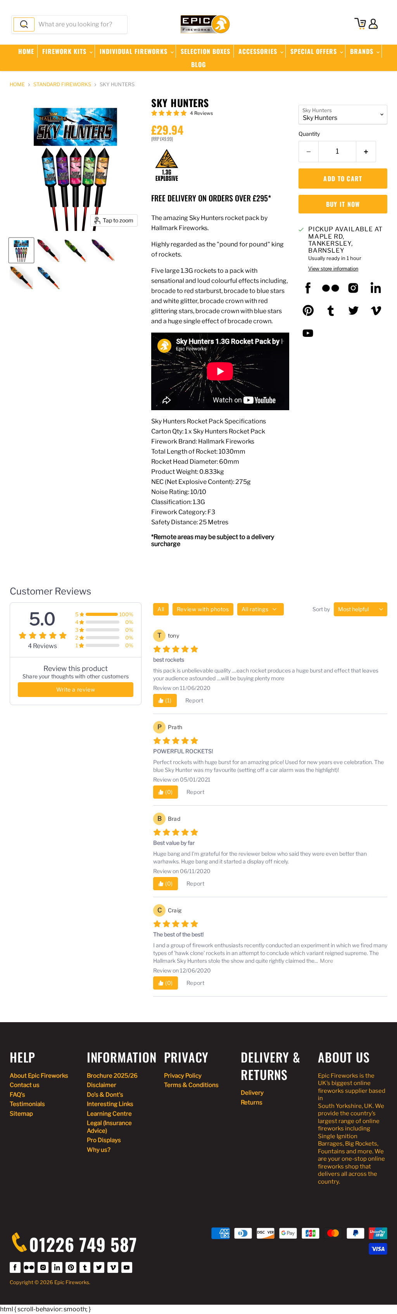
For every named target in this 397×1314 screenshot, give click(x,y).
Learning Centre (109, 1113)
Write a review (75, 689)
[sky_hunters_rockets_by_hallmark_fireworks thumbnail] (102, 250)
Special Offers (314, 51)
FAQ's (17, 1094)
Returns (251, 1102)
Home (26, 51)
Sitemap (21, 1113)
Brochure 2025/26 (112, 1075)
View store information (333, 269)
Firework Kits (65, 51)
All (160, 609)
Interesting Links (110, 1104)
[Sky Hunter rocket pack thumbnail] (75, 250)
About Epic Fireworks (39, 1075)
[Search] (24, 24)
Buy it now (343, 204)
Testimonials (27, 1104)
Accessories (258, 51)
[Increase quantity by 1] (366, 151)
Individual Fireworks (134, 51)
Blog (198, 64)
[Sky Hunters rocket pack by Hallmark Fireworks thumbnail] (48, 250)
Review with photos (203, 609)
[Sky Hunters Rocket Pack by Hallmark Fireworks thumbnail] (21, 250)
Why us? (98, 1149)
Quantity (309, 134)
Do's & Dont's (105, 1094)
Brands (362, 51)
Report (194, 700)
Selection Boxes (205, 51)
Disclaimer (101, 1085)
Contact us (25, 1085)
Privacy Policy (183, 1075)
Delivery (252, 1092)
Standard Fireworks (62, 84)
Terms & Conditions (191, 1085)
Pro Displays (104, 1140)
